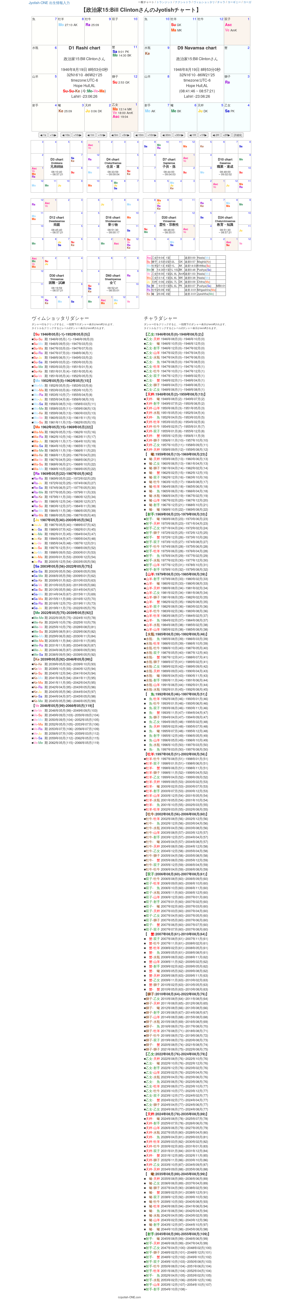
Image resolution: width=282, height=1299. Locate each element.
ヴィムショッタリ (204, 2)
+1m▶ (102, 135)
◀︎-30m (166, 135)
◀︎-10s (66, 135)
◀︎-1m (90, 135)
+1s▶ (53, 135)
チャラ (221, 2)
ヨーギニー (234, 2)
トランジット (165, 2)
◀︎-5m (114, 135)
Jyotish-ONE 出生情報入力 (49, 2)
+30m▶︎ (179, 135)
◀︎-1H (192, 135)
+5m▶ (125, 135)
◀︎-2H (216, 135)
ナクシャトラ (183, 2)
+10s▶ (77, 135)
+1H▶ (203, 135)
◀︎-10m (139, 135)
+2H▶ (226, 135)
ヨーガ (247, 2)
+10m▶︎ (152, 135)
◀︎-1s (43, 135)
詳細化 (238, 135)
